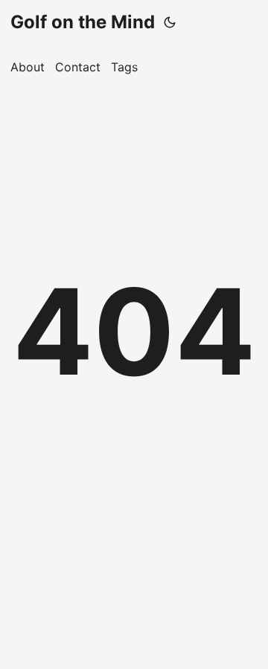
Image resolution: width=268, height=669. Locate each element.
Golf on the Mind (82, 22)
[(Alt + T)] (170, 22)
